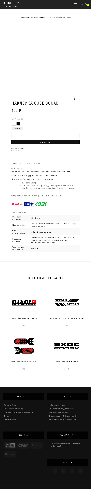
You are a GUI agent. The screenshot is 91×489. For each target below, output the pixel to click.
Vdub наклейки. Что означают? (62, 420)
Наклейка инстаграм (58, 412)
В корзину (46, 142)
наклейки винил (11, 6)
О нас (6, 416)
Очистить (17, 129)
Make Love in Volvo (56, 405)
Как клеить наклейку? (14, 409)
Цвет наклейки (18, 119)
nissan (18, 151)
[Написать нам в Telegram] (63, 471)
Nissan (49, 17)
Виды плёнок (10, 405)
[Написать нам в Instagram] (55, 471)
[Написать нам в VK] (80, 471)
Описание (17, 163)
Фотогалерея (10, 420)
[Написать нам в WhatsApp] (72, 471)
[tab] (17, 163)
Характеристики (33, 163)
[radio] (14, 123)
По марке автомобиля (37, 17)
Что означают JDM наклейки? (62, 416)
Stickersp (11, 3)
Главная (23, 17)
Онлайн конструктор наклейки (18, 412)
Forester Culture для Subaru (61, 409)
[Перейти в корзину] (86, 5)
